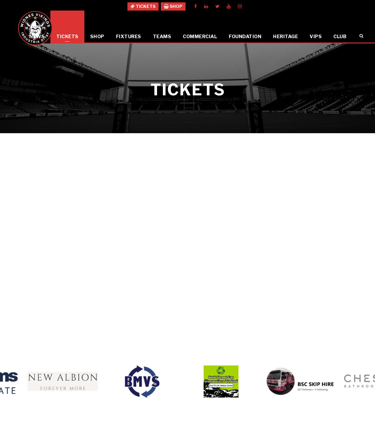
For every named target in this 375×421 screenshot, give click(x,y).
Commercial (200, 36)
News (37, 36)
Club (339, 36)
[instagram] (240, 6)
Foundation (245, 36)
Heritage (285, 36)
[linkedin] (206, 6)
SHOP (176, 6)
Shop (97, 36)
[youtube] (229, 6)
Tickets (67, 36)
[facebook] (195, 6)
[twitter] (217, 6)
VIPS (316, 36)
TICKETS (145, 6)
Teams (162, 36)
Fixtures (128, 36)
